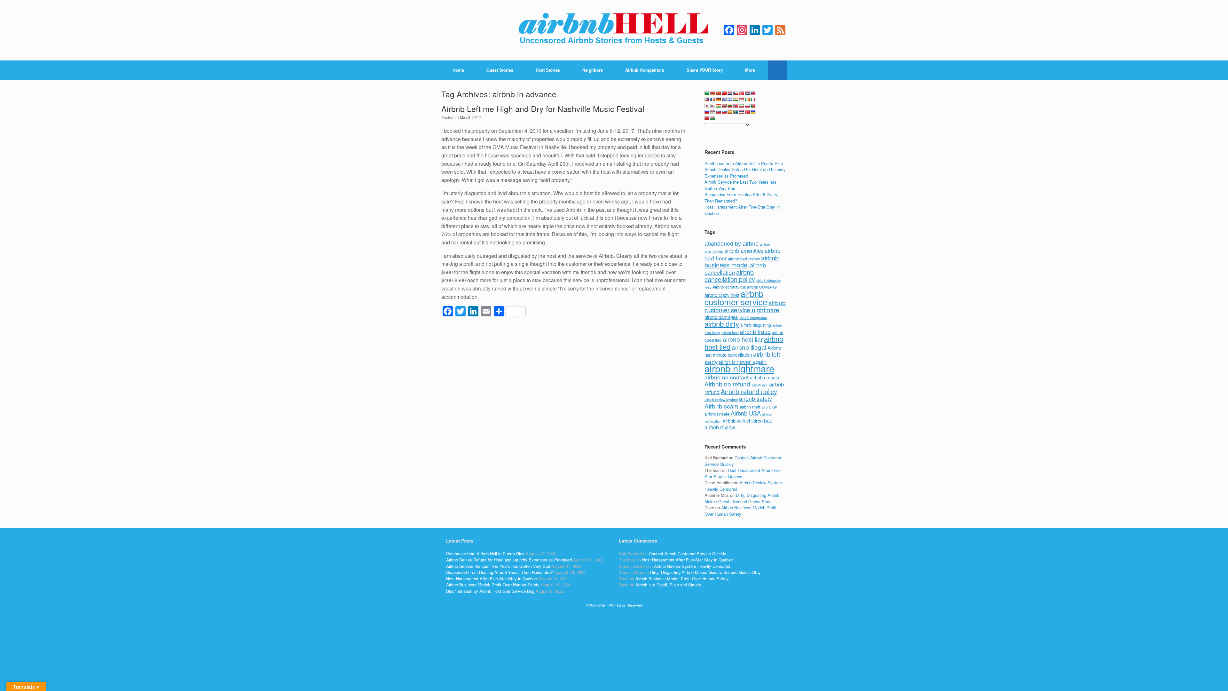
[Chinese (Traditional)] (724, 93)
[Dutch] (747, 93)
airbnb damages (721, 317)
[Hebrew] (730, 99)
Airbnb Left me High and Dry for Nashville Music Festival (542, 108)
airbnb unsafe (717, 414)
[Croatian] (730, 93)
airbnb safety (755, 398)
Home (458, 70)
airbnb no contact (727, 377)
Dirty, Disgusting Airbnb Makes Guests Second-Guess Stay (742, 498)
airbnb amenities (743, 250)
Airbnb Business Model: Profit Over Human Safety (740, 510)
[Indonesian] (741, 99)
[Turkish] (747, 112)
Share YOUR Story (705, 70)
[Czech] (735, 93)
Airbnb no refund (727, 383)
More (750, 70)
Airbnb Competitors (644, 70)
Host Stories (548, 70)
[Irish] (747, 99)
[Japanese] (707, 106)
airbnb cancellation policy (730, 275)
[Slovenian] (724, 112)
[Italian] (753, 99)
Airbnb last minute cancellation (743, 351)
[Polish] (747, 106)
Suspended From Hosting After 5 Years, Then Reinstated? (500, 572)
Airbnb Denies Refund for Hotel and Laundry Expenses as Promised (745, 172)
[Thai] (741, 112)
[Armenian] (712, 93)
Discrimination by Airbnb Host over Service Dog (490, 591)
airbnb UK (769, 407)
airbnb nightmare (739, 368)
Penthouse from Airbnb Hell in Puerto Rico (744, 163)
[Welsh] (712, 118)
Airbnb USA (746, 413)
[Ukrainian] (753, 112)
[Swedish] (735, 112)
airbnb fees (730, 332)
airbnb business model (742, 261)
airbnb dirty (722, 323)
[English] (753, 93)
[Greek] (724, 99)
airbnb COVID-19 (762, 287)
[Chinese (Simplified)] (718, 93)
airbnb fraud (755, 332)
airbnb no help (764, 377)
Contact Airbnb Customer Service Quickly (687, 554)
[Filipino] (707, 99)
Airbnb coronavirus (729, 287)
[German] (718, 99)
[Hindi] (735, 99)
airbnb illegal (749, 347)
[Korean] (712, 106)
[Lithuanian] (730, 106)
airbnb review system (721, 399)
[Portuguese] (753, 106)
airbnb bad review (744, 259)
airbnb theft (750, 407)
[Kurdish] (718, 106)
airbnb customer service (736, 297)
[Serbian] (712, 112)
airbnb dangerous (753, 317)
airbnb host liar (743, 339)
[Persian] (741, 106)
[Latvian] (724, 106)
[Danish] (741, 93)
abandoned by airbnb (732, 243)
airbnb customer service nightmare (745, 306)
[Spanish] (730, 112)
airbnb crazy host (722, 295)
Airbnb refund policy (749, 391)
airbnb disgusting (755, 325)
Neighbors (592, 70)
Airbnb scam (721, 405)
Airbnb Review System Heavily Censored (692, 566)
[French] (712, 99)
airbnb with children (743, 420)
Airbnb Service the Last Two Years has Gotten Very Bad (498, 566)
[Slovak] (718, 112)
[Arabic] (707, 93)
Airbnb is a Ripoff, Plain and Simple (668, 585)
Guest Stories (499, 70)
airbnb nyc (760, 384)
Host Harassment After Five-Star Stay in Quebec (491, 579)
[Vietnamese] (707, 118)
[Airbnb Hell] (614, 30)
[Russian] (707, 112)
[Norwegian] (735, 106)
